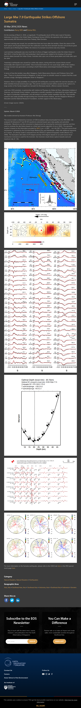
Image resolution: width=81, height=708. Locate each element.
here (59, 566)
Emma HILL (31, 30)
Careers (7, 674)
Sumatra (73, 587)
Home (5, 8)
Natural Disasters (10, 580)
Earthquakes (34, 580)
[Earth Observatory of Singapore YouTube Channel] (43, 674)
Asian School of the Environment (16, 678)
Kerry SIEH (19, 30)
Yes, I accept (40, 706)
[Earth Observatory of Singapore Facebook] (52, 674)
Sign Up (32, 641)
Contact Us (8, 670)
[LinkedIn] (19, 600)
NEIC (38, 128)
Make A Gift (59, 641)
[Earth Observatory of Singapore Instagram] (46, 674)
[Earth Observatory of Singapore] (11, 3)
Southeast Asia (17, 587)
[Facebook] (7, 600)
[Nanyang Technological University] (10, 687)
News (10, 8)
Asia (5, 587)
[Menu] (75, 3)
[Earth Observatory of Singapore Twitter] (49, 674)
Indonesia (42, 587)
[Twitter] (13, 600)
